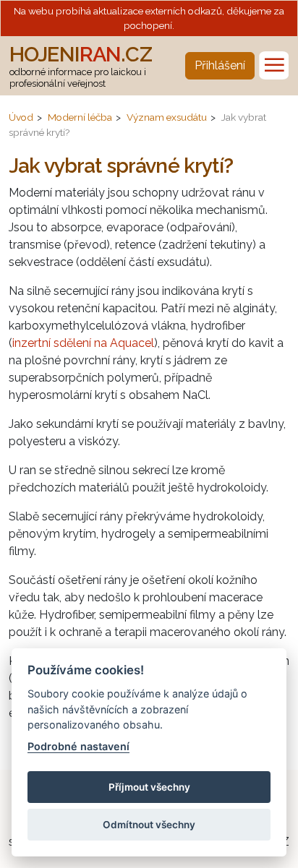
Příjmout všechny (149, 787)
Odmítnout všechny (149, 824)
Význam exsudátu (167, 117)
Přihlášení (220, 65)
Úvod (21, 117)
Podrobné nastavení (78, 746)
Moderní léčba (80, 117)
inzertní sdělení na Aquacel (83, 343)
